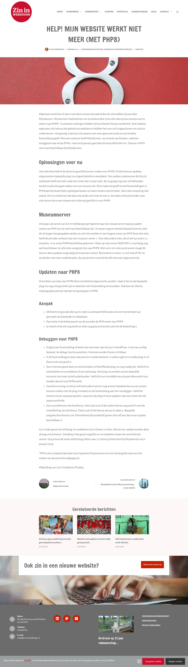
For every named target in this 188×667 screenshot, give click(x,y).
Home (60, 12)
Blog (153, 12)
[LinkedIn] (57, 618)
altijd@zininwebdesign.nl (28, 638)
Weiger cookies (175, 661)
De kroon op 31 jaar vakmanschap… (111, 640)
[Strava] (76, 618)
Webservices (91, 12)
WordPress (72, 12)
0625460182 (22, 630)
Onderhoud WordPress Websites (118, 49)
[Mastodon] (66, 618)
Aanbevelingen (139, 12)
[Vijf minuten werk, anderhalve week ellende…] (132, 524)
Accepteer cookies (153, 661)
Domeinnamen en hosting (92, 49)
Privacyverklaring (151, 625)
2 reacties (139, 49)
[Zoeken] (177, 12)
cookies (27, 660)
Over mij (109, 12)
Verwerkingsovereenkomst (155, 616)
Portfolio (122, 12)
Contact (164, 12)
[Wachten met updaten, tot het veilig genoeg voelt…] (94, 524)
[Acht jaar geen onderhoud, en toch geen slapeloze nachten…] (56, 524)
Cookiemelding (149, 621)
